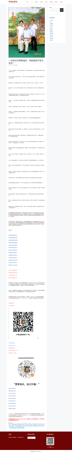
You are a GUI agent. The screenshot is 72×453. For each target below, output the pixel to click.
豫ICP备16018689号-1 (37, 451)
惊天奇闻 (51, 25)
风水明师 (51, 40)
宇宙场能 (51, 1)
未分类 (51, 26)
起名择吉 (51, 35)
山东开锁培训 (13, 437)
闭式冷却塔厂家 (20, 437)
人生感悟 (61, 1)
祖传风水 (31, 1)
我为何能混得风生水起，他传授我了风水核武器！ (17, 428)
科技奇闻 (51, 33)
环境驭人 (46, 1)
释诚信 (10, 437)
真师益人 (36, 1)
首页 (27, 1)
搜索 (50, 7)
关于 (50, 21)
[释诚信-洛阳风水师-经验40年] (13, 2)
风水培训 (56, 1)
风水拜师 (41, 1)
